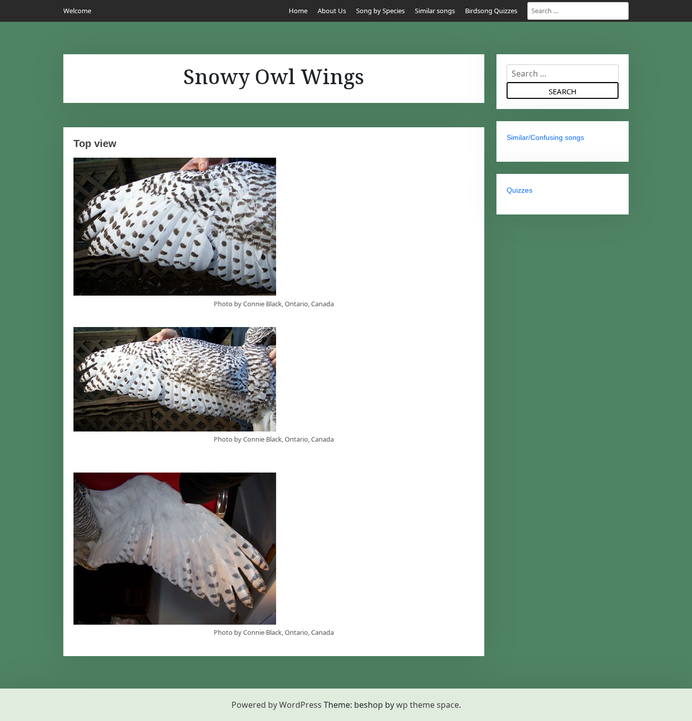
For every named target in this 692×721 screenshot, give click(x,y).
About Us (332, 10)
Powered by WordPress (277, 704)
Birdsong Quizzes (491, 10)
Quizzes (519, 190)
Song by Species (380, 10)
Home (298, 10)
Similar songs (435, 10)
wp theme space (427, 704)
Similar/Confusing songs (545, 137)
